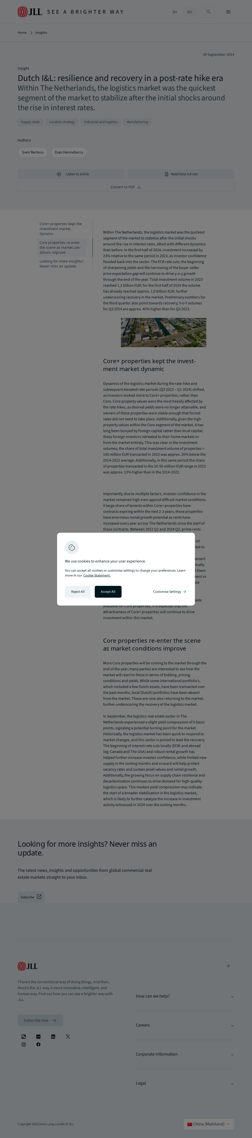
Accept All (108, 591)
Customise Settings (170, 592)
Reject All (78, 591)
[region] (126, 569)
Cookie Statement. (96, 575)
